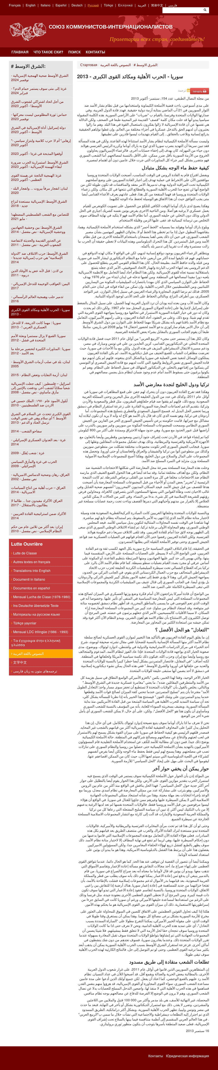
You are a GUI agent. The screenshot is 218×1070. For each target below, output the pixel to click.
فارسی (172, 5)
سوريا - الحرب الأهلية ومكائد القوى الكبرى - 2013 (40, 311)
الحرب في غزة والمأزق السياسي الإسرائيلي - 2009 (34, 463)
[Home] (28, 32)
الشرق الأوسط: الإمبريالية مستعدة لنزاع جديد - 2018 (39, 203)
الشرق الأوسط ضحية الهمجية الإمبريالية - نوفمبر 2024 (39, 77)
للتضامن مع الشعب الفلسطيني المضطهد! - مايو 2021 (40, 216)
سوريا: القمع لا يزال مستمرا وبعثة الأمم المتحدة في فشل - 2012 (38, 337)
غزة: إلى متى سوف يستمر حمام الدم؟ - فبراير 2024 (38, 90)
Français (15, 5)
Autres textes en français (31, 561)
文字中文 (19, 662)
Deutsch (77, 5)
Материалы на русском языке (36, 614)
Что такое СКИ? (48, 51)
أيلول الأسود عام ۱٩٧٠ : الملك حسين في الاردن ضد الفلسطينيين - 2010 (39, 402)
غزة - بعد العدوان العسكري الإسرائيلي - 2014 (38, 441)
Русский (93, 5)
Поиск (74, 51)
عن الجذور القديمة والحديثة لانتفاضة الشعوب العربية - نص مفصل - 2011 (36, 242)
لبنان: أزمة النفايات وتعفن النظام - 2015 (39, 374)
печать (198, 91)
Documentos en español (31, 588)
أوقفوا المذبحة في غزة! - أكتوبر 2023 (37, 153)
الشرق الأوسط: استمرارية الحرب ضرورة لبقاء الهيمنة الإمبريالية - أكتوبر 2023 (39, 164)
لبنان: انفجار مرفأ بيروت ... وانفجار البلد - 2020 (39, 190)
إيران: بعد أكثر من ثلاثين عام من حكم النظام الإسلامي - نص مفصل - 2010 (37, 528)
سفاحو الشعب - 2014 (26, 431)
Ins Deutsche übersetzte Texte (35, 605)
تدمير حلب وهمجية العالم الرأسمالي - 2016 (37, 298)
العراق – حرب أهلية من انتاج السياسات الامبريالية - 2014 (38, 489)
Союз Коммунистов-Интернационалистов (111, 26)
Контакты (95, 51)
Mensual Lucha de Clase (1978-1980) (41, 596)
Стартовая (88, 64)
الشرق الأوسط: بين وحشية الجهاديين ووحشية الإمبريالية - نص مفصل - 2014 (38, 229)
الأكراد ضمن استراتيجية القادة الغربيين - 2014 (38, 515)
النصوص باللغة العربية (28, 653)
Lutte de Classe (24, 553)
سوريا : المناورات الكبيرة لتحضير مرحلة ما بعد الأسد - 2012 (40, 350)
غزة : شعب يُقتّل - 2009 (27, 452)
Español (61, 5)
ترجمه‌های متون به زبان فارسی (34, 671)
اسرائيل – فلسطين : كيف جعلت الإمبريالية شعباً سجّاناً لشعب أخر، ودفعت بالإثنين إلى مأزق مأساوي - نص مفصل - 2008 (40, 387)
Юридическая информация (187, 1056)
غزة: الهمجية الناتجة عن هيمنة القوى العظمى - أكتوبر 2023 (36, 177)
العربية (142, 5)
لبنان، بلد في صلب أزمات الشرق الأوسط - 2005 (40, 363)
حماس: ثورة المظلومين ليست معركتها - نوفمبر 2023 (39, 116)
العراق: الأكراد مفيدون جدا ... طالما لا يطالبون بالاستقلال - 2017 (36, 502)
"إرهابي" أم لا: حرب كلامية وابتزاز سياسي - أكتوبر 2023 (41, 142)
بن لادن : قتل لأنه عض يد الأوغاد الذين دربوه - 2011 (37, 272)
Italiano (45, 5)
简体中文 (157, 5)
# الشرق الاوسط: (146, 64)
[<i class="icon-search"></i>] (205, 10)
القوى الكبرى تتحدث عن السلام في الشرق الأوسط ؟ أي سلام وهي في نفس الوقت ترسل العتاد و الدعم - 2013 (40, 418)
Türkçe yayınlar (24, 623)
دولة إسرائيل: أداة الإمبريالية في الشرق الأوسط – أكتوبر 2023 (38, 129)
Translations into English (31, 570)
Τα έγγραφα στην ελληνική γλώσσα (35, 642)
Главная (20, 51)
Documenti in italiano (28, 579)
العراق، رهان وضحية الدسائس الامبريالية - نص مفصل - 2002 (40, 476)
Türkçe (108, 5)
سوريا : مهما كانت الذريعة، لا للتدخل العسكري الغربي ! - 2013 (36, 324)
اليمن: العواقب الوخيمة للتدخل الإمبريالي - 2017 (40, 285)
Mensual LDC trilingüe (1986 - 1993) (40, 631)
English (31, 5)
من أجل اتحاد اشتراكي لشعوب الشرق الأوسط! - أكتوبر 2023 (37, 103)
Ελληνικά (125, 5)
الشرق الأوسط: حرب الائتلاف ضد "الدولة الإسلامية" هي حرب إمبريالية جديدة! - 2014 (39, 257)
